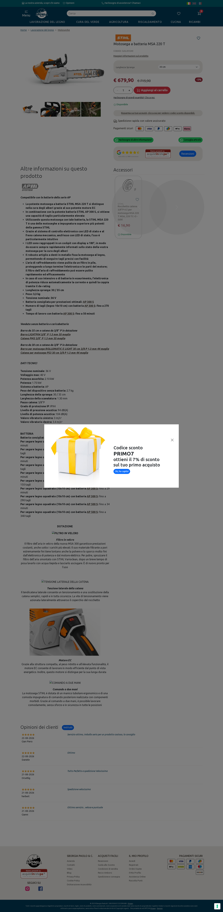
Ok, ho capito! (122, 471)
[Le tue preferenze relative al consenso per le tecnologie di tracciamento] (217, 906)
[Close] (172, 440)
